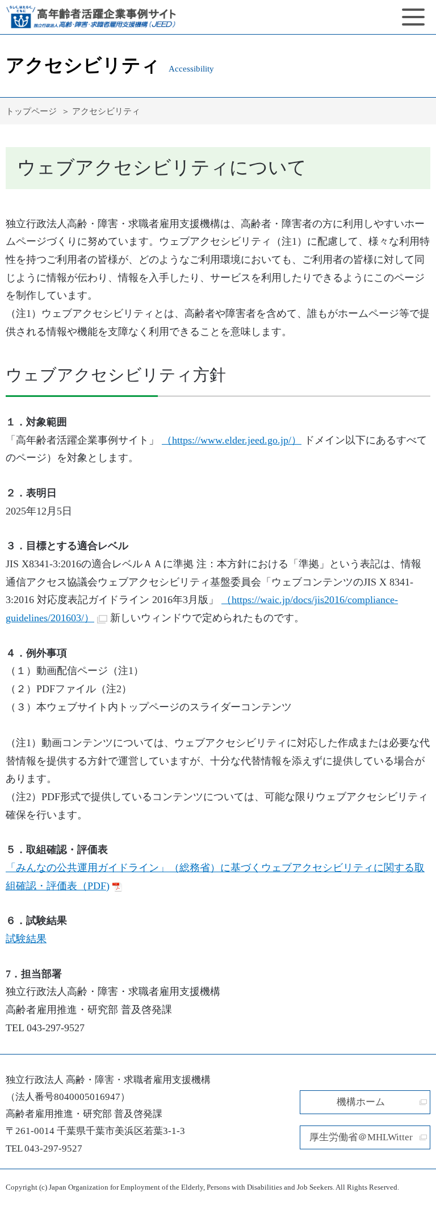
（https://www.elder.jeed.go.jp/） (231, 440)
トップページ (31, 111)
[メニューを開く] (413, 17)
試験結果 (26, 938)
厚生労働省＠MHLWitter (361, 1137)
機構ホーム (361, 1102)
